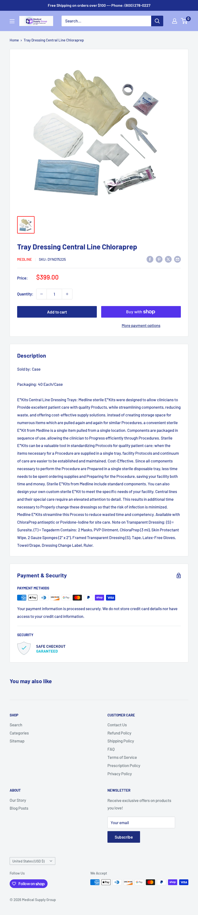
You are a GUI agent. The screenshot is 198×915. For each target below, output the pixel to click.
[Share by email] (177, 259)
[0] (184, 21)
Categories (19, 732)
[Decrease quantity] (41, 294)
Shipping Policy (120, 740)
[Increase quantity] (67, 294)
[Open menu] (12, 21)
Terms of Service (122, 757)
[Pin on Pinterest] (159, 259)
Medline (24, 259)
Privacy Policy (119, 773)
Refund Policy (119, 732)
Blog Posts (19, 808)
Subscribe (124, 837)
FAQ (111, 749)
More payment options (141, 325)
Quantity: (25, 293)
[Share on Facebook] (150, 259)
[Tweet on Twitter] (168, 259)
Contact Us (117, 724)
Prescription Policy (123, 765)
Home (14, 40)
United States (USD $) (28, 861)
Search (16, 724)
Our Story (18, 800)
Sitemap (17, 740)
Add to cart (57, 311)
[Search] (157, 21)
